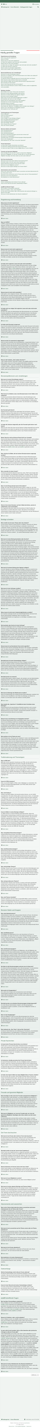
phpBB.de (22, 447)
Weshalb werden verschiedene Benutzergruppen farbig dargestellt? (16, 137)
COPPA (14, 268)
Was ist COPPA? (5, 59)
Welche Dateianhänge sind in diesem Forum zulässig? (13, 182)
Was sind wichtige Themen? (7, 122)
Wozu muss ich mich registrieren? (8, 57)
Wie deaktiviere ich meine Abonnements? (10, 177)
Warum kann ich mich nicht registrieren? (10, 60)
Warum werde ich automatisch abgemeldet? (11, 67)
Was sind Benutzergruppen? (7, 133)
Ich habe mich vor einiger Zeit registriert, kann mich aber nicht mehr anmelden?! (19, 65)
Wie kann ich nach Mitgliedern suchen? (10, 165)
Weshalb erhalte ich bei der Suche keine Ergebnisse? (13, 162)
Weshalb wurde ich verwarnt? (7, 103)
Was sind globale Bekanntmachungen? (10, 119)
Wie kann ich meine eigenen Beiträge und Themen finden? (14, 166)
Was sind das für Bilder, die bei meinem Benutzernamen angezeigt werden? (18, 81)
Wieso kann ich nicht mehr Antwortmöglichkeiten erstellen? (14, 97)
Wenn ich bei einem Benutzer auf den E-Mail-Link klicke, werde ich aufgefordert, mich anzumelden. (19, 86)
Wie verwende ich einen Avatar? (8, 82)
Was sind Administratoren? (7, 130)
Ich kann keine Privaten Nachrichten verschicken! (12, 145)
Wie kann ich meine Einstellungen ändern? (10, 74)
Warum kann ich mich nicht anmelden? (9, 63)
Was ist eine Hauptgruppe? (7, 138)
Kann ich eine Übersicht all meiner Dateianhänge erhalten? (14, 183)
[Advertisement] (20, 29)
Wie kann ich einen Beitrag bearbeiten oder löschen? (13, 93)
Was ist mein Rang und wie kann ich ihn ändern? (12, 84)
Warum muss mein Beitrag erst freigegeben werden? (13, 107)
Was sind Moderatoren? (6, 131)
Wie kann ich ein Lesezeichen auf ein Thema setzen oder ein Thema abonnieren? (19, 174)
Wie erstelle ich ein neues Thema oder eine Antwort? (13, 91)
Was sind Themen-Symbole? (7, 125)
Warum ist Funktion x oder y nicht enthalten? (11, 189)
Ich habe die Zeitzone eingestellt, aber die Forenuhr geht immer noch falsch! (18, 78)
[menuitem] (5, 4)
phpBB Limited (11, 447)
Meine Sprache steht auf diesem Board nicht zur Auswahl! (14, 79)
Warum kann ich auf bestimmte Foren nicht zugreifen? (13, 100)
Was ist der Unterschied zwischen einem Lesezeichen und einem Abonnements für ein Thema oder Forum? (19, 172)
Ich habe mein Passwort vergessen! (9, 66)
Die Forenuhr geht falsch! (6, 77)
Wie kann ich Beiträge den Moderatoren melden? (12, 104)
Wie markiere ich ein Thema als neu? (9, 109)
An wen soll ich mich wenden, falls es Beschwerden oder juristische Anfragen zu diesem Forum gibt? (19, 192)
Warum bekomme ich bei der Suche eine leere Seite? (13, 163)
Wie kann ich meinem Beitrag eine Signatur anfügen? (13, 94)
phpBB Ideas (4, 1322)
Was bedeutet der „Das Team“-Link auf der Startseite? (13, 140)
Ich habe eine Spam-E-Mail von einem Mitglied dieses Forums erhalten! (17, 148)
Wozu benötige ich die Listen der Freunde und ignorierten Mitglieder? (16, 152)
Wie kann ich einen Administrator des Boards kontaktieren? (14, 194)
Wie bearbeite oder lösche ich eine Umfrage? (11, 99)
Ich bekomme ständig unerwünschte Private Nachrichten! (14, 146)
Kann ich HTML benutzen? (7, 115)
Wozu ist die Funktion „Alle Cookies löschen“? (11, 69)
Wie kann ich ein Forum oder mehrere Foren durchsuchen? (14, 160)
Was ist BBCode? (5, 113)
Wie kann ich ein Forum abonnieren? (9, 175)
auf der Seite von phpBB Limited (14, 1309)
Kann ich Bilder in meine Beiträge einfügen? (10, 118)
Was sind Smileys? (5, 116)
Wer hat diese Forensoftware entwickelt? (10, 188)
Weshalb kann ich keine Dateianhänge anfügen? (12, 101)
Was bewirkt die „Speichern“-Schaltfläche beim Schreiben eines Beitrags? (17, 106)
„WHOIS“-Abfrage (5, 1338)
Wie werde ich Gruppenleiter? (7, 136)
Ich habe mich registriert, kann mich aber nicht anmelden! (14, 62)
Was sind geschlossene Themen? (8, 124)
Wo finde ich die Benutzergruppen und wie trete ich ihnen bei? (15, 134)
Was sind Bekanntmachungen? (8, 121)
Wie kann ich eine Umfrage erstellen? (9, 96)
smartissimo (27, 1423)
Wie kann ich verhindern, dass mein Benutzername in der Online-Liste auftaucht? (19, 75)
